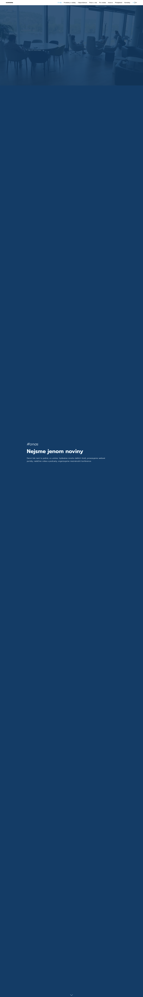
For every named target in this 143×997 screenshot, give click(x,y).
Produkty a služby (70, 3)
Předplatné (118, 3)
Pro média (102, 3)
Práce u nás (93, 3)
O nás (60, 3)
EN (136, 2)
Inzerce (110, 3)
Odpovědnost (82, 3)
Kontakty (127, 3)
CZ (133, 2)
